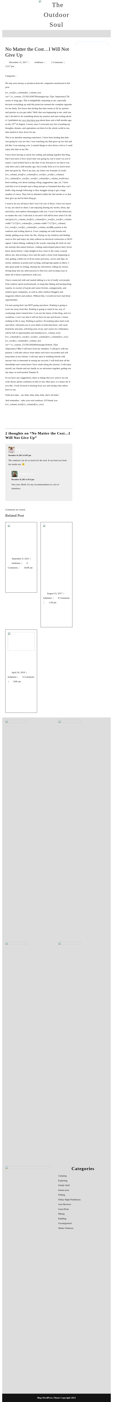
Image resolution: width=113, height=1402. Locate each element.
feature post (63, 1190)
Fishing (61, 1195)
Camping (62, 1176)
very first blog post (30, 120)
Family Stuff (64, 1185)
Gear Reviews (64, 1204)
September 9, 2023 (21, 558)
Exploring (23, 76)
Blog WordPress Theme (48, 1398)
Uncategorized (65, 1223)
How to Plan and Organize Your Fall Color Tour (21, 549)
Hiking (61, 1214)
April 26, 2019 (19, 672)
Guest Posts (63, 1209)
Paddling (62, 1218)
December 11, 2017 (18, 62)
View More (13, 588)
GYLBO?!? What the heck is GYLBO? (55, 584)
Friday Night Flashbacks (69, 1199)
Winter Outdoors (65, 1228)
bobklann (39, 62)
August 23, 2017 (55, 593)
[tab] (6, 33)
